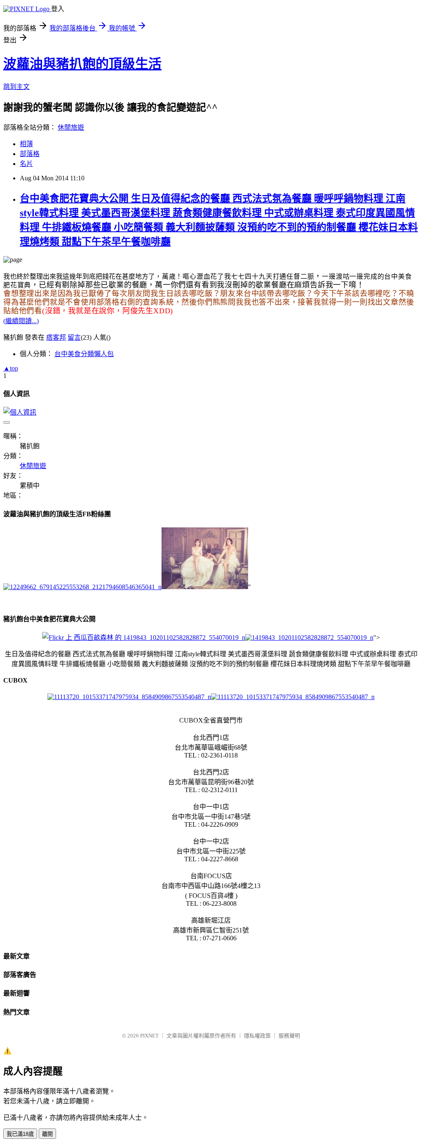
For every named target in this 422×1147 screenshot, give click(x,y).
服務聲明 (289, 1036)
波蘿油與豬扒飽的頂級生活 (82, 63)
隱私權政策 (257, 1036)
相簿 (26, 143)
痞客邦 (56, 337)
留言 (74, 337)
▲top (10, 368)
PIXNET (149, 1036)
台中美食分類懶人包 (84, 353)
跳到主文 (16, 86)
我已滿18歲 (20, 1134)
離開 (47, 1134)
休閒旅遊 (71, 127)
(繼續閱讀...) (21, 320)
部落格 (30, 153)
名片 (26, 163)
